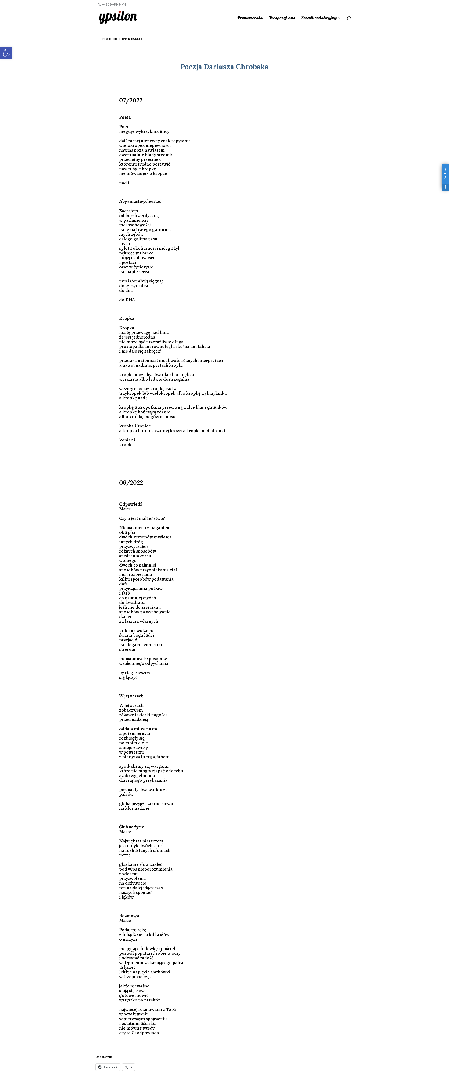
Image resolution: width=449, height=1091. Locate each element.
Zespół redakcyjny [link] (319, 18)
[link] (6, 53)
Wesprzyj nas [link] (282, 18)
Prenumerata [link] (250, 18)
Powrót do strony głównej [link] (121, 39)
